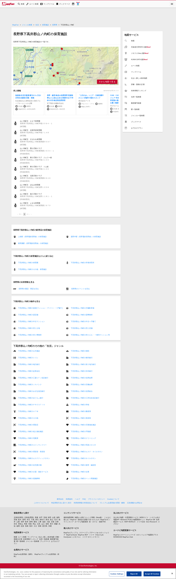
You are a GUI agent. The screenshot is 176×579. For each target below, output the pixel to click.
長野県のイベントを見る (80, 289)
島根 (30, 524)
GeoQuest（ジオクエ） (72, 537)
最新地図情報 (69, 517)
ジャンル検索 (27, 25)
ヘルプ (77, 499)
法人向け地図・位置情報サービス (126, 517)
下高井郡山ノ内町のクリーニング (83, 438)
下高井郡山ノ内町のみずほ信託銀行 (31, 391)
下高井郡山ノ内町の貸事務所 (82, 315)
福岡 (18, 526)
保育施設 (45, 25)
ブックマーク (45, 541)
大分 (35, 526)
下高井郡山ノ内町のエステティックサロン (34, 458)
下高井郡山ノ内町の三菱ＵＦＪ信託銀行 (33, 378)
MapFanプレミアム (71, 533)
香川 (51, 524)
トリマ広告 (141, 522)
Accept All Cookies (152, 574)
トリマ (91, 535)
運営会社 (60, 499)
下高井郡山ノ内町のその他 (28, 418)
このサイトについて (41, 503)
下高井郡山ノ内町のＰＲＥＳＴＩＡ (31, 405)
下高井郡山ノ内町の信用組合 (82, 391)
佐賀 (22, 526)
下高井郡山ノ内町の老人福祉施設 (30, 431)
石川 (56, 520)
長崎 (26, 526)
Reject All (134, 574)
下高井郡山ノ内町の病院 (80, 351)
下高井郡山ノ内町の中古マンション (31, 321)
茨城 (15, 520)
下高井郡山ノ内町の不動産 (81, 431)
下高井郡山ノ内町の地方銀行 (29, 364)
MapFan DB (150, 520)
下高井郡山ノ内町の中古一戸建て (83, 321)
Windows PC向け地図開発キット (132, 520)
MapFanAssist (71, 535)
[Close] (172, 573)
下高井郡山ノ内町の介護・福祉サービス (33, 472)
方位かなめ (99, 535)
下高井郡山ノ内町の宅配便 (28, 438)
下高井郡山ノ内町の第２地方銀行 (83, 364)
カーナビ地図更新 (81, 522)
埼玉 (28, 520)
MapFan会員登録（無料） (24, 554)
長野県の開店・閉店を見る (28, 289)
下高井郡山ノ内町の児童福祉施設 (83, 425)
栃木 (19, 520)
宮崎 (39, 526)
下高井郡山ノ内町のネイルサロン (83, 458)
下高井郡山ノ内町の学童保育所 (82, 263)
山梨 (18, 522)
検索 (15, 537)
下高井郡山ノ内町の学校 (80, 405)
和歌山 (20, 524)
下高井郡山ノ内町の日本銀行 (82, 371)
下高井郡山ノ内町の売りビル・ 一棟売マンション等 (90, 335)
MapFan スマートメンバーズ (124, 535)
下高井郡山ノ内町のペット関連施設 (84, 478)
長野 (22, 522)
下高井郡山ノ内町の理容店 (28, 425)
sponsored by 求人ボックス (111, 90)
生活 (37, 25)
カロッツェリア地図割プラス (147, 535)
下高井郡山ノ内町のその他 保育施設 (32, 269)
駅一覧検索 (20, 541)
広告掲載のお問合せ (134, 503)
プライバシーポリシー (96, 499)
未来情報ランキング (30, 539)
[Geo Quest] (78, 4)
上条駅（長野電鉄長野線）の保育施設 (32, 237)
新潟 (47, 520)
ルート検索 (22, 537)
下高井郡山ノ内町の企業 (80, 472)
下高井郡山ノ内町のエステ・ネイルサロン (87, 452)
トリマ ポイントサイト (91, 537)
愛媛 (56, 524)
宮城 (45, 517)
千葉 (32, 520)
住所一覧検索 (44, 539)
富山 (51, 520)
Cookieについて (113, 499)
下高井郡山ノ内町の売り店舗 (82, 328)
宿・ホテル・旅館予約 (97, 522)
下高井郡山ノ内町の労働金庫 (82, 384)
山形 (53, 517)
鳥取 (25, 524)
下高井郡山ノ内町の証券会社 (29, 371)
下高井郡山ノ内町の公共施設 (29, 351)
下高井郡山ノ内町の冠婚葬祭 (29, 478)
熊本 (31, 526)
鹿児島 (44, 526)
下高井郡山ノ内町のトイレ (28, 358)
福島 (58, 517)
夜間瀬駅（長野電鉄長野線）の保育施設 (33, 243)
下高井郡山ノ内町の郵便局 (81, 411)
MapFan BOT (83, 535)
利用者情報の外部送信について (85, 503)
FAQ (84, 499)
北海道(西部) (29, 517)
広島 (38, 524)
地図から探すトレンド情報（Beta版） (89, 517)
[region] (66, 66)
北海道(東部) (18, 517)
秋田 (49, 517)
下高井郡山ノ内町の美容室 (81, 418)
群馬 (24, 520)
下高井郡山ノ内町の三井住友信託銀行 (85, 398)
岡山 (34, 524)
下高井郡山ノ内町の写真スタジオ (83, 445)
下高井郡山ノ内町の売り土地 (29, 328)
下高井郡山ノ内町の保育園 (28, 263)
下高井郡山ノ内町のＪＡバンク (30, 384)
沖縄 (50, 526)
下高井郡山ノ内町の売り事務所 (30, 335)
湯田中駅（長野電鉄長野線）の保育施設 (86, 237)
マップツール (32, 537)
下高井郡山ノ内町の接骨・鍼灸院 (83, 465)
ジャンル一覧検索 (32, 541)
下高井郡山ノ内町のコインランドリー (32, 445)
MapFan (15, 25)
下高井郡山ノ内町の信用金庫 (82, 378)
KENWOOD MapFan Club (123, 537)
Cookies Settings (116, 574)
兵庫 (57, 522)
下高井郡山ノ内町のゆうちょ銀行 (30, 398)
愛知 (35, 522)
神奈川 (42, 520)
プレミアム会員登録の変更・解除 (112, 503)
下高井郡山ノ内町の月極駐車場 (82, 308)
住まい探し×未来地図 (46, 537)
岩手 (41, 517)
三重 (39, 522)
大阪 (48, 522)
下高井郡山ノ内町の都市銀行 (82, 358)
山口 (43, 524)
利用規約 (69, 499)
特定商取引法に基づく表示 (61, 503)
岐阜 (26, 522)
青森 (36, 517)
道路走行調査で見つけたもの (88, 520)
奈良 (15, 524)
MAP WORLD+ (130, 522)
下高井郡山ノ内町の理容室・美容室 (31, 452)
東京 (37, 520)
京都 (52, 522)
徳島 (47, 524)
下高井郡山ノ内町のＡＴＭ (28, 411)
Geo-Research (151, 522)
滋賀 (44, 522)
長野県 (54, 25)
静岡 (31, 522)
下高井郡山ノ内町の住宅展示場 (30, 465)
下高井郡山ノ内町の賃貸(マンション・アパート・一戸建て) (40, 308)
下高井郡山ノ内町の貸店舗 (28, 315)
